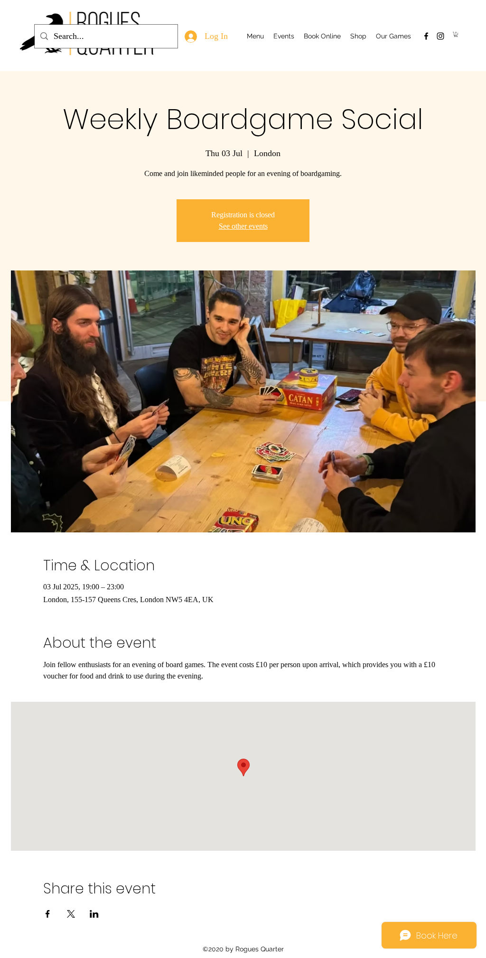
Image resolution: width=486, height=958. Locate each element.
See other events (243, 226)
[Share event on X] (70, 914)
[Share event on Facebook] (47, 914)
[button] (456, 34)
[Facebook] (426, 36)
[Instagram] (440, 36)
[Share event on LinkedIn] (94, 914)
